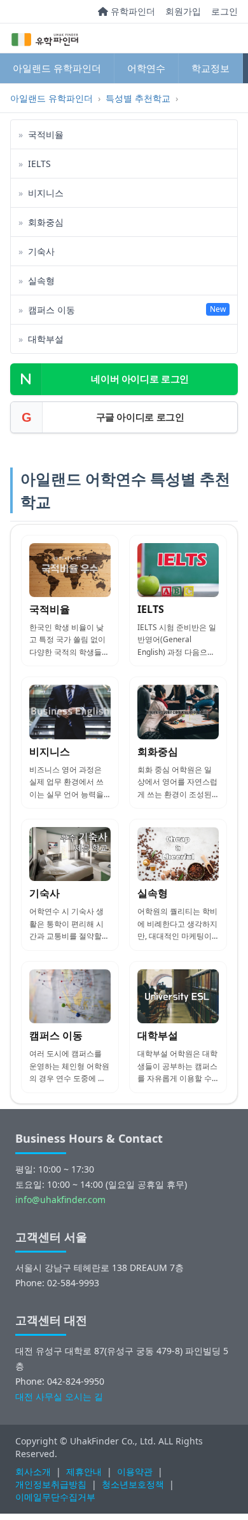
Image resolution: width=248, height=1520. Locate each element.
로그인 (224, 11)
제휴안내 (84, 1471)
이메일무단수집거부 (55, 1497)
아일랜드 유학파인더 (57, 68)
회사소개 (33, 1471)
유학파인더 (131, 11)
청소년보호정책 (133, 1484)
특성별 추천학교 (138, 98)
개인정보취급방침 (50, 1484)
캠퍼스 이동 (56, 1035)
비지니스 (49, 751)
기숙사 (44, 893)
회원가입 (183, 11)
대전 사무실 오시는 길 (59, 1396)
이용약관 (135, 1471)
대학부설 (157, 1035)
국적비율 (49, 609)
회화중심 (157, 751)
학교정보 (210, 68)
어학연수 (146, 68)
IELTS (150, 609)
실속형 (152, 893)
